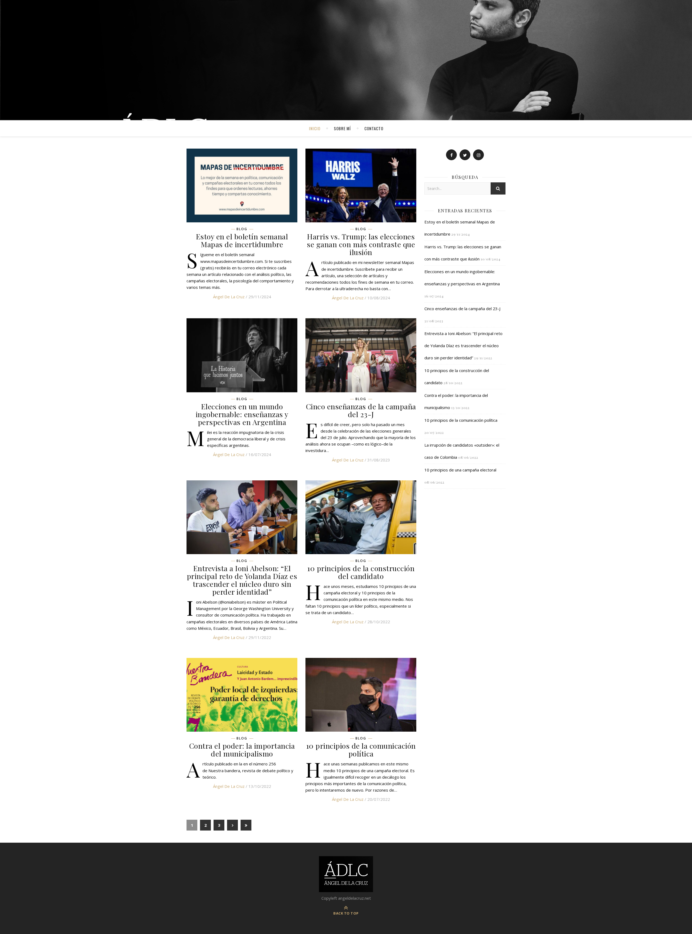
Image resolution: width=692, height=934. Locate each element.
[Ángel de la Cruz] (346, 60)
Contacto (373, 128)
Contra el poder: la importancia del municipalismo (242, 749)
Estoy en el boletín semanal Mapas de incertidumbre (242, 240)
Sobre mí (342, 128)
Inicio (314, 128)
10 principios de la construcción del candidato (360, 572)
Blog (242, 229)
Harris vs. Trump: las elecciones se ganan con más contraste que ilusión (361, 244)
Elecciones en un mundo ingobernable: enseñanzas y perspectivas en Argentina (242, 414)
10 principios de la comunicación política (361, 749)
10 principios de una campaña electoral (460, 470)
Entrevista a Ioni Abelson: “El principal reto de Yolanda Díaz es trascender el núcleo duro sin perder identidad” (242, 580)
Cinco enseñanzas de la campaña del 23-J (361, 410)
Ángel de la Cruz (229, 296)
